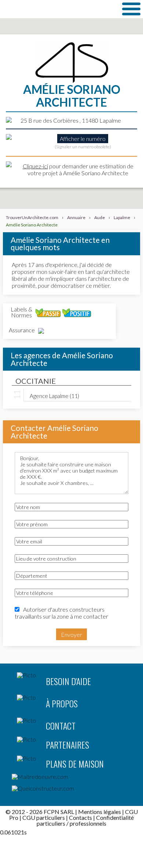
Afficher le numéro (83, 138)
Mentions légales (99, 811)
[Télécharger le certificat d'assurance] (41, 331)
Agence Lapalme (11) (54, 395)
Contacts (80, 817)
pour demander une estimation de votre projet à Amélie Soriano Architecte (78, 169)
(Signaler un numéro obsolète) (83, 146)
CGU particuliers (43, 817)
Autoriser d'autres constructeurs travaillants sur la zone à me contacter (61, 613)
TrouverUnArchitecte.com (57, 9)
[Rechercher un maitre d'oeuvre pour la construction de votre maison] (71, 778)
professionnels (88, 823)
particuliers (51, 823)
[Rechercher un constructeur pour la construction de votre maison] (71, 789)
